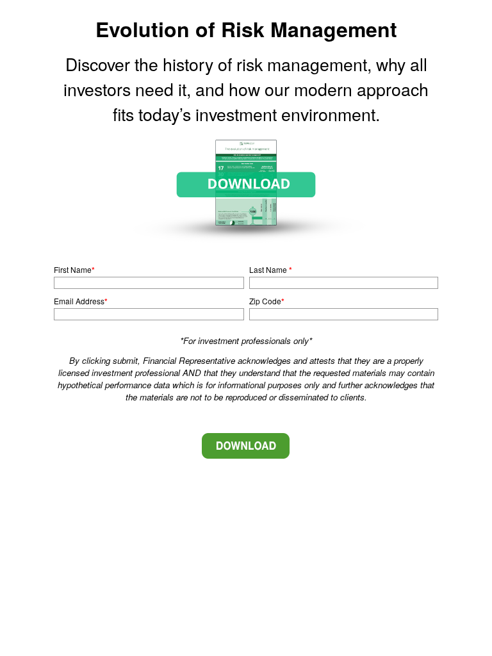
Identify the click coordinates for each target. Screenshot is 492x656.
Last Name (269, 269)
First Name (73, 269)
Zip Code (265, 300)
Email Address (79, 300)
